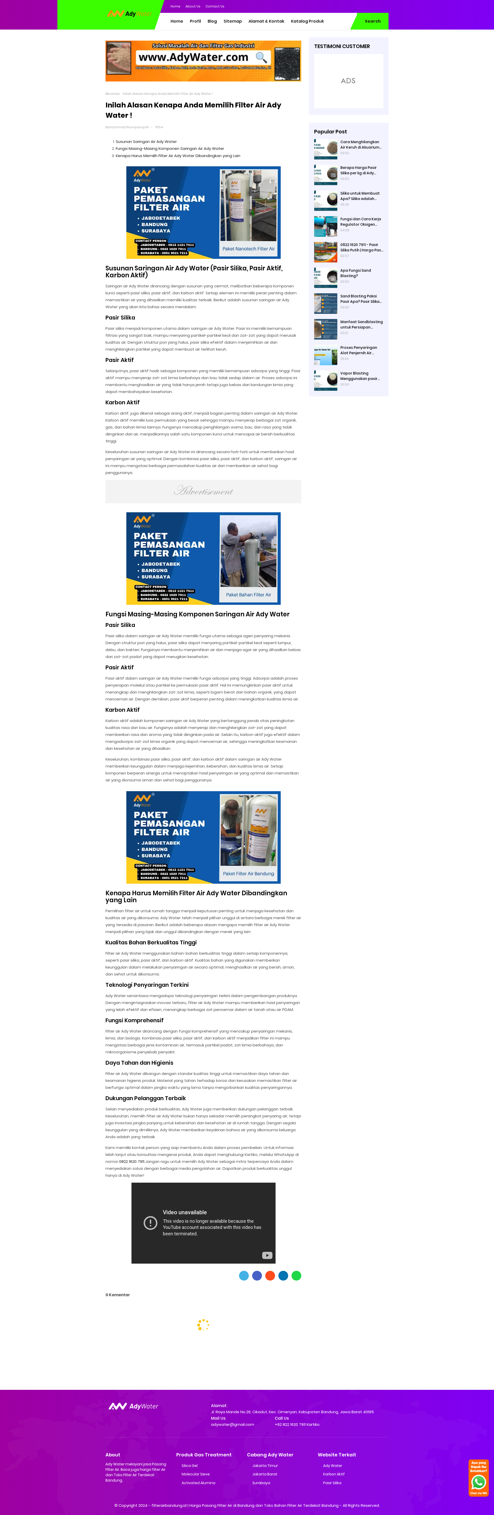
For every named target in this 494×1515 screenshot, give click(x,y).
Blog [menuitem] (212, 21)
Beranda (112, 94)
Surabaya (261, 1482)
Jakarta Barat (264, 1474)
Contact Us (215, 6)
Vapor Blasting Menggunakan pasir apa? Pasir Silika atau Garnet (360, 375)
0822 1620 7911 (131, 1161)
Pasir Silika (332, 1482)
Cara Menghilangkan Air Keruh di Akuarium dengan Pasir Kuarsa (359, 144)
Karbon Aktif (334, 1474)
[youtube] (385, 6)
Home (175, 6)
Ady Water (332, 1465)
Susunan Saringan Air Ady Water (146, 141)
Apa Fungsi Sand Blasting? (355, 273)
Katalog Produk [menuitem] (307, 21)
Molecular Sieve (196, 1474)
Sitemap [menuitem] (233, 21)
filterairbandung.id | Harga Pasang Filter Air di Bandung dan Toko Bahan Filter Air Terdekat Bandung (245, 1505)
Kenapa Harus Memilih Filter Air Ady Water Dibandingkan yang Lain (178, 155)
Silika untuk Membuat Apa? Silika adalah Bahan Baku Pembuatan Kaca (360, 195)
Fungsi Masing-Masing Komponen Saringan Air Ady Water (170, 148)
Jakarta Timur (265, 1465)
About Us (193, 6)
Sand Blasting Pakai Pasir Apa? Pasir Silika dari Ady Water (360, 298)
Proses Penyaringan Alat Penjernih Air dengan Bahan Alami (359, 350)
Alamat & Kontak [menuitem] (266, 21)
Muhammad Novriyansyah (127, 127)
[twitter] (364, 6)
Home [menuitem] (177, 21)
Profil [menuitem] (195, 21)
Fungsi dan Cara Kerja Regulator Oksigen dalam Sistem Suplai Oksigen (360, 221)
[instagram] (374, 6)
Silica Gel (190, 1465)
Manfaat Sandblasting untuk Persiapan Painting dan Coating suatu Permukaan (361, 324)
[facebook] (354, 6)
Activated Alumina (198, 1482)
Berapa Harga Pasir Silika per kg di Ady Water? (358, 170)
